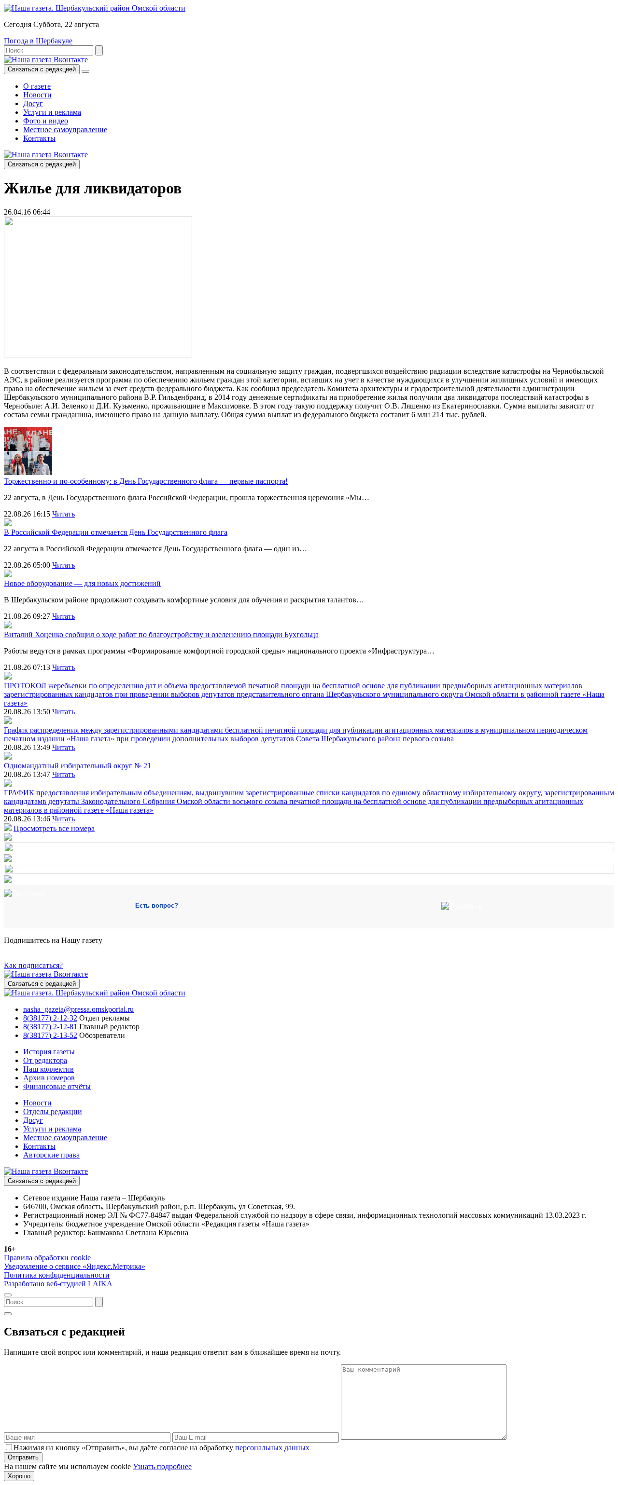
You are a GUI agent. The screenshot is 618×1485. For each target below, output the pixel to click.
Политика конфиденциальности (57, 1275)
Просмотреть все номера (54, 828)
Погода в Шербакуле (38, 41)
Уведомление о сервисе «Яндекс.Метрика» (74, 1266)
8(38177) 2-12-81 (50, 1026)
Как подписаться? (33, 965)
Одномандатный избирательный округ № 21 (77, 766)
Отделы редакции (52, 1111)
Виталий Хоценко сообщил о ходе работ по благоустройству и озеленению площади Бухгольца (161, 634)
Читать (63, 514)
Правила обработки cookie (47, 1257)
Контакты (39, 138)
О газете (37, 86)
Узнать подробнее (162, 1466)
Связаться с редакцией (42, 69)
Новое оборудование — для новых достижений (82, 583)
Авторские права (51, 1155)
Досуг (33, 103)
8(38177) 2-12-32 (50, 1018)
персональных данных (272, 1448)
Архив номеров (49, 1078)
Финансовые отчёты (57, 1086)
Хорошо (19, 1476)
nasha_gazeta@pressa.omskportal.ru (78, 1009)
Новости (37, 95)
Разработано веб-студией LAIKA (58, 1284)
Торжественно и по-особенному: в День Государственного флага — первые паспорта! (146, 481)
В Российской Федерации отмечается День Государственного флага (115, 532)
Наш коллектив (48, 1069)
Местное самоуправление (65, 129)
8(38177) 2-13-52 (50, 1035)
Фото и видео (45, 121)
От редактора (45, 1060)
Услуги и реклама (52, 112)
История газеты (49, 1052)
